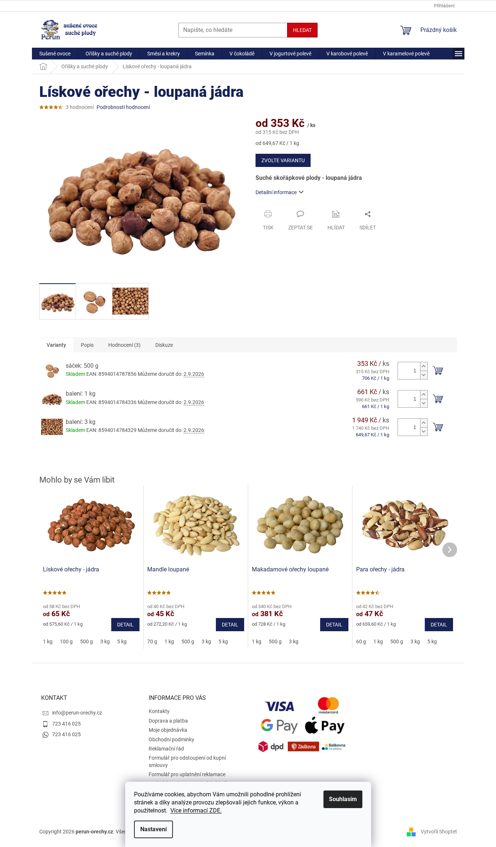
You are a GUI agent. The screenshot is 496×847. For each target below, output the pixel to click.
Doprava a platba (168, 721)
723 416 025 (66, 724)
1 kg (48, 641)
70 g (152, 641)
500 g (86, 641)
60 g (361, 641)
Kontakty (159, 711)
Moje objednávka (168, 730)
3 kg (105, 641)
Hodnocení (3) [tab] (124, 345)
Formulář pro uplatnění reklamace (187, 774)
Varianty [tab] (56, 345)
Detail (125, 625)
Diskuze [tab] (164, 345)
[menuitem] (55, 53)
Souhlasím (343, 799)
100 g (66, 641)
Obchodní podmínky (171, 739)
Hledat (302, 30)
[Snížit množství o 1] (423, 375)
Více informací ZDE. (196, 810)
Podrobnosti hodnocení (123, 107)
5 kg (122, 641)
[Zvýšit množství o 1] (423, 366)
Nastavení (153, 829)
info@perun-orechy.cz (77, 713)
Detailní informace (276, 192)
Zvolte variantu (283, 160)
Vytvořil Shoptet (439, 832)
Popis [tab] (87, 345)
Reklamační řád (166, 749)
